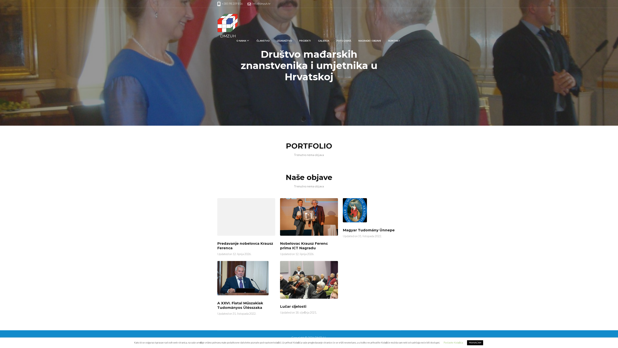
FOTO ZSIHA (344, 40)
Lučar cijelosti (293, 306)
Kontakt (394, 40)
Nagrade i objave (369, 40)
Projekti (305, 40)
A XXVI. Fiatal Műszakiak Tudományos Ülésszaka (240, 305)
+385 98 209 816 (232, 3)
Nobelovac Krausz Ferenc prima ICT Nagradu (304, 245)
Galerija (323, 40)
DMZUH (228, 36)
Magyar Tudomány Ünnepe (369, 230)
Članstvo (263, 40)
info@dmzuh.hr (261, 3)
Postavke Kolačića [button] (453, 342)
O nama (241, 40)
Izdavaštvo (284, 40)
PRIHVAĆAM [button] (475, 342)
